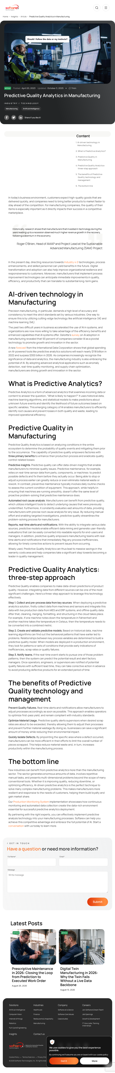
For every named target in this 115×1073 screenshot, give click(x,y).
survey (76, 335)
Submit (97, 902)
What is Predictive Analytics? (92, 151)
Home (5, 16)
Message (11, 870)
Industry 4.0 (71, 262)
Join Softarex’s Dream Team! (93, 1010)
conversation (16, 825)
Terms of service (28, 1057)
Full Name (12, 857)
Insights (14, 16)
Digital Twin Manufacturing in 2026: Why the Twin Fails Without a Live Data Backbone (79, 977)
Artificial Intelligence (17, 1010)
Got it (64, 1060)
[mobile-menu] (105, 7)
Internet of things (15, 1019)
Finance (37, 1014)
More (94, 1060)
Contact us (39, 1034)
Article (24, 16)
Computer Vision (15, 1014)
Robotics (12, 1023)
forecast (21, 347)
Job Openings (87, 1014)
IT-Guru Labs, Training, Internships (90, 1024)
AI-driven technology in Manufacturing (88, 144)
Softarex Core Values (66, 1014)
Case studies (63, 1019)
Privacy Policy (43, 1057)
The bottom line (85, 185)
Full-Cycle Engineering (17, 1028)
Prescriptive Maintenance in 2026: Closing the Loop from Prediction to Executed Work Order (32, 975)
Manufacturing (39, 1023)
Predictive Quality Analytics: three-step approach (91, 167)
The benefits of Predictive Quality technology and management (90, 177)
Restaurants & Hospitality (43, 1019)
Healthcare (38, 1010)
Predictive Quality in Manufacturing (87, 158)
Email (62, 857)
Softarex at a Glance (65, 1010)
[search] (96, 7)
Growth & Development (91, 1019)
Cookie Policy (14, 1057)
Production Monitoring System (31, 801)
